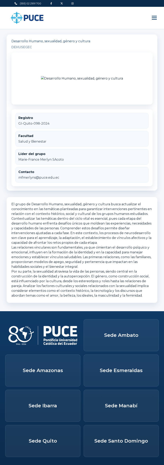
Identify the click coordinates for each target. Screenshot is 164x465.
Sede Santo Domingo (121, 441)
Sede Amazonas (43, 370)
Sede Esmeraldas (121, 370)
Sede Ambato (121, 335)
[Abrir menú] (154, 18)
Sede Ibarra (43, 406)
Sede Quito (43, 441)
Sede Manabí (121, 406)
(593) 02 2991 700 (30, 3)
